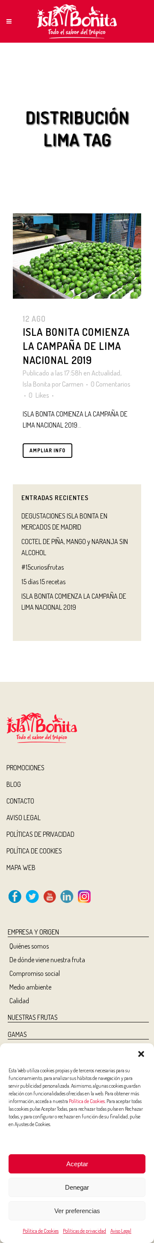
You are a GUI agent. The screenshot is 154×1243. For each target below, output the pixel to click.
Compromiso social (34, 973)
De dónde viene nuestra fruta (47, 959)
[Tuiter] (32, 900)
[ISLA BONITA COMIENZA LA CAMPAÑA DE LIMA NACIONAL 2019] (77, 256)
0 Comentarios (110, 384)
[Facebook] (15, 900)
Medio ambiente (30, 987)
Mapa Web (21, 867)
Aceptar (77, 1163)
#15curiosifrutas (42, 567)
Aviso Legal (120, 1231)
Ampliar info (47, 450)
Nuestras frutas (33, 1017)
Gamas (17, 1034)
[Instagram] (84, 900)
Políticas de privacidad (84, 1231)
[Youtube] (49, 900)
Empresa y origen (33, 932)
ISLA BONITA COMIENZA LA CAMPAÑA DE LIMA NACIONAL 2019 (76, 346)
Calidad (19, 1000)
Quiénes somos (29, 946)
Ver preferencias (77, 1210)
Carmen (72, 384)
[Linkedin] (67, 900)
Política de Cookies (87, 1101)
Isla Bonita (36, 384)
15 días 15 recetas (43, 581)
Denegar (77, 1187)
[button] (141, 1054)
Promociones (25, 767)
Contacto (20, 801)
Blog (13, 784)
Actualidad (106, 373)
